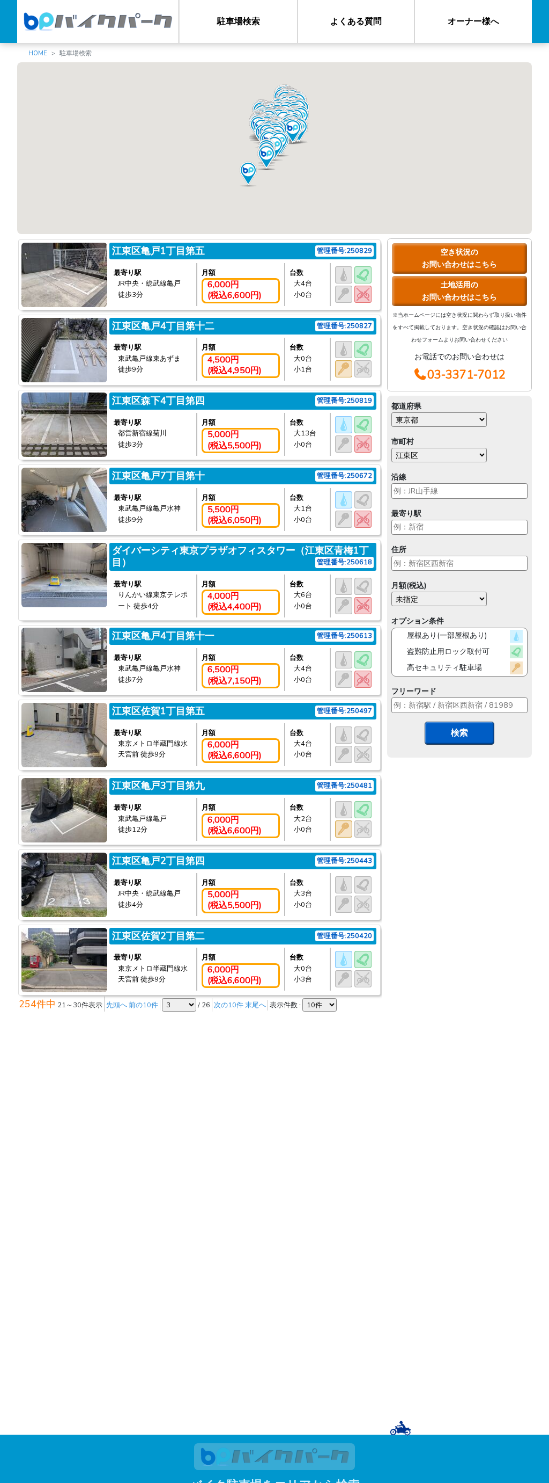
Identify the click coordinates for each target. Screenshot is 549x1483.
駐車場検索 (238, 21)
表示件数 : (286, 1005)
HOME (37, 53)
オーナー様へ (473, 21)
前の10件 (143, 1005)
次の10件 (228, 1005)
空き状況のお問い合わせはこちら (459, 258)
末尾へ (255, 1005)
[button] (266, 158)
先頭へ (116, 1005)
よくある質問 (356, 21)
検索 (459, 733)
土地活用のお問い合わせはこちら (459, 290)
